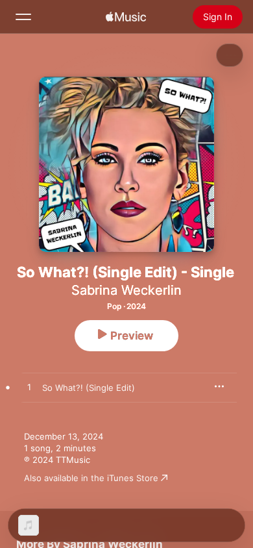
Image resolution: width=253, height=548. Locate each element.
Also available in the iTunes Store (91, 478)
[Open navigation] (23, 17)
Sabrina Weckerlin (126, 290)
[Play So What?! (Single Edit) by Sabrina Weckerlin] (29, 387)
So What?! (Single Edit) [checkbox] (88, 387)
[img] (126, 17)
